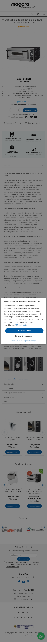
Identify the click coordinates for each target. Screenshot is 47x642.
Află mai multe (21, 325)
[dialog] (23, 321)
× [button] (42, 301)
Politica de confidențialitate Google (23, 341)
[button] (23, 336)
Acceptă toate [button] (24, 331)
